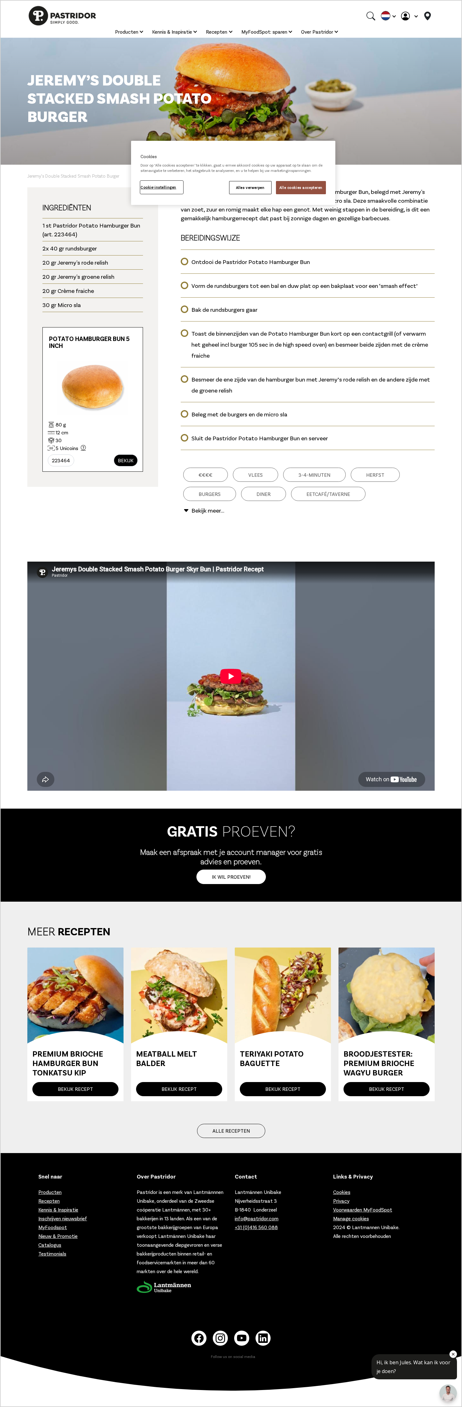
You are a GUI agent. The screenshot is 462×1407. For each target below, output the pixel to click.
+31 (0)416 (256, 1227)
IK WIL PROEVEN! (231, 877)
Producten (126, 32)
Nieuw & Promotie (58, 1236)
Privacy (341, 1201)
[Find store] (427, 16)
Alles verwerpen (250, 187)
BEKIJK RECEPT (75, 1089)
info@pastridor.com (256, 1218)
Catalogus (49, 1245)
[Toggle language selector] (388, 16)
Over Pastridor (317, 32)
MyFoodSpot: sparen (264, 32)
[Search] (371, 16)
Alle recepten (231, 1131)
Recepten (216, 32)
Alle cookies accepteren (300, 187)
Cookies (341, 1192)
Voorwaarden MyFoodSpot (362, 1209)
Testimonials (52, 1253)
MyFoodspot (52, 1227)
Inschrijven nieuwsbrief (62, 1218)
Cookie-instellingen (158, 187)
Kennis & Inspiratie (172, 32)
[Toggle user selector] (409, 16)
